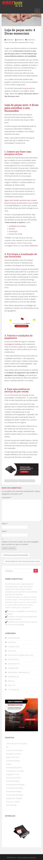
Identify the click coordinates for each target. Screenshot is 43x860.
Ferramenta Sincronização (15, 785)
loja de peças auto (11, 481)
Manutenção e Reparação (17, 672)
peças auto (28, 88)
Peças (32, 42)
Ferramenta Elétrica (13, 781)
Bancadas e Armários (13, 754)
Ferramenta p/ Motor (13, 778)
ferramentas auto (12, 272)
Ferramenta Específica (14, 767)
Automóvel (31, 40)
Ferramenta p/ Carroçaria (15, 771)
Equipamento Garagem (14, 798)
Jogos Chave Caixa (12, 757)
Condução (11, 646)
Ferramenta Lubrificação (14, 795)
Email (4, 531)
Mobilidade (12, 677)
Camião (10, 642)
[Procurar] (36, 571)
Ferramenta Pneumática (14, 788)
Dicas (6, 42)
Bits (7, 747)
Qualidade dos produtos (17, 226)
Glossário (11, 659)
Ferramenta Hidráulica (14, 791)
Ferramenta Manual (13, 761)
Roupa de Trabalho (13, 802)
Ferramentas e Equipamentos (19, 42)
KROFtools (20, 40)
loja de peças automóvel (26, 481)
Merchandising (11, 805)
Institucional (12, 664)
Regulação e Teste (12, 774)
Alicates (8, 764)
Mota (10, 681)
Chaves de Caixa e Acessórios (16, 744)
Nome (4, 524)
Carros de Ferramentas (14, 750)
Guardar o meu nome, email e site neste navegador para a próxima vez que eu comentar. (20, 543)
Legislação (12, 668)
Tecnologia (12, 689)
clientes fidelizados (31, 246)
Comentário (6, 497)
